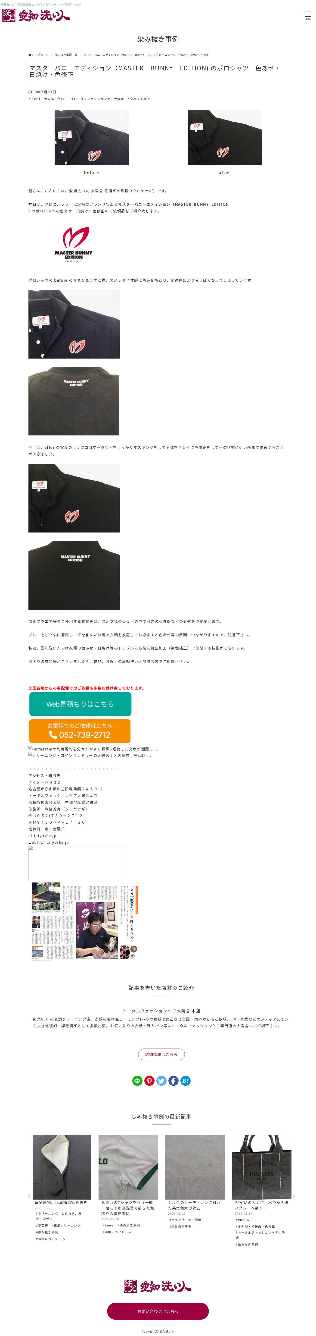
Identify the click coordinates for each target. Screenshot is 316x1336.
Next (293, 1196)
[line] (137, 1081)
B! (185, 1081)
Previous (29, 1196)
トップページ (40, 55)
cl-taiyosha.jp (42, 835)
